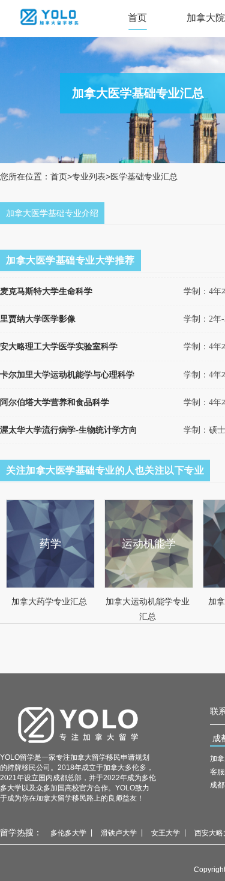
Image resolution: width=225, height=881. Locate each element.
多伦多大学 (68, 833)
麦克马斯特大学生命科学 (46, 291)
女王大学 (165, 833)
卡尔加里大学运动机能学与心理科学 (67, 374)
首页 (137, 18)
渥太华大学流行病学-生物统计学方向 (68, 429)
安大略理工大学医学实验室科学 (59, 346)
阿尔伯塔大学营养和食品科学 (54, 402)
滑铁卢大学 (119, 833)
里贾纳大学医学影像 (38, 318)
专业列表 (89, 176)
